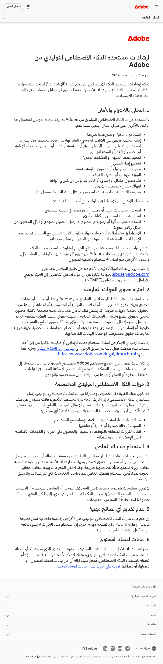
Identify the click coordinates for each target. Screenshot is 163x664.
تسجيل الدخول (13, 7)
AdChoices (30, 657)
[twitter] (113, 648)
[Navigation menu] (156, 6)
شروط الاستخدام (99, 657)
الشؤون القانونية (150, 18)
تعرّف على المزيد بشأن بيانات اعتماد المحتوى (87, 566)
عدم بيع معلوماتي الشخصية (53, 657)
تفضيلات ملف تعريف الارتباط (78, 657)
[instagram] (120, 648)
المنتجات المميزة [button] (148, 634)
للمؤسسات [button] (151, 606)
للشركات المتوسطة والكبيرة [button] (143, 596)
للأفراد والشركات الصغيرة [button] (144, 587)
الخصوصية (112, 657)
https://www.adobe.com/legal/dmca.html (97, 354)
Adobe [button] (152, 625)
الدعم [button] (153, 615)
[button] (28, 6)
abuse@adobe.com (131, 274)
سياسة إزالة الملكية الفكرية (55, 348)
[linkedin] (105, 648)
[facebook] (127, 648)
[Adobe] (141, 6)
